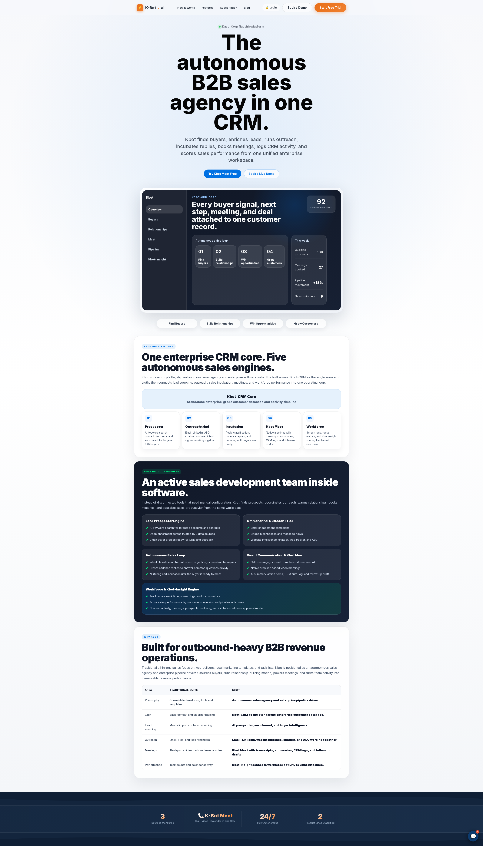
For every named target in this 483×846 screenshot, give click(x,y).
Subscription (228, 7)
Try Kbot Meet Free (222, 174)
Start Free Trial (330, 7)
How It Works (186, 7)
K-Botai (151, 7)
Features (207, 7)
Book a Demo (297, 7)
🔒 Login (271, 7)
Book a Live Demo (262, 174)
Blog (247, 7)
